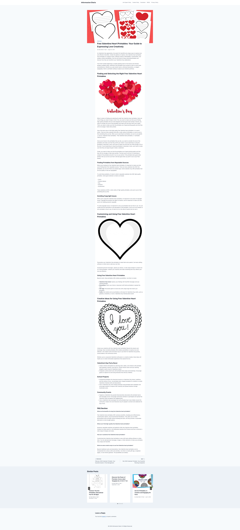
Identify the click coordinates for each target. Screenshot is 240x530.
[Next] (151, 488)
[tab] (117, 503)
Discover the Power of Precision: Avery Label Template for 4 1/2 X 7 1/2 (120, 479)
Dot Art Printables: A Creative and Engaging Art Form (143, 492)
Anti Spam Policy (127, 2)
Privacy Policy (154, 2)
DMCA (148, 2)
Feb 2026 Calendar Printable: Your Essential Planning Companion (134, 460)
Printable (99, 41)
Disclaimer (143, 2)
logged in (104, 516)
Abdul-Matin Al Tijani (102, 49)
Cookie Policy (135, 2)
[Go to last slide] (89, 488)
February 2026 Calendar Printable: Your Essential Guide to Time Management (105, 460)
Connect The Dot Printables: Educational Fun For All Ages (96, 492)
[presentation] (97, 481)
